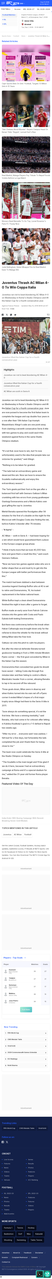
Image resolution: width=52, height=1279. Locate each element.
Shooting (8, 1240)
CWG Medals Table (15, 1039)
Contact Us (6, 1262)
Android (5, 858)
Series (30, 1159)
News (23, 36)
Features (31, 1172)
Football (5, 9)
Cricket (16, 845)
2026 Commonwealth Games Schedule (22, 1052)
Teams (6, 1176)
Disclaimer (39, 1253)
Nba (29, 1234)
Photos (31, 1168)
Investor (5, 1257)
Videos (6, 1172)
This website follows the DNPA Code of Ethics (19, 1267)
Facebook (11, 852)
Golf (20, 1234)
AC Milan (18, 834)
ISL (5, 19)
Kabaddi (39, 1234)
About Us (16, 1253)
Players (31, 1176)
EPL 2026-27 (28, 9)
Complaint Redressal (20, 1257)
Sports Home (6, 36)
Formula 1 (8, 1228)
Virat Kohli (11, 1046)
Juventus (7, 834)
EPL (5, 24)
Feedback (27, 1253)
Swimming (21, 1240)
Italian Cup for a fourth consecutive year (24, 408)
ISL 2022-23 (9, 1193)
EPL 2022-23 (33, 1193)
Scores (18, 9)
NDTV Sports (40, 849)
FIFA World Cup (13, 1033)
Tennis (20, 1228)
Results (31, 1164)
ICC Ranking (33, 1180)
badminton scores (16, 849)
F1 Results (29, 849)
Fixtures (7, 1164)
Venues (7, 1180)
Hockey (31, 1228)
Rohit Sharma (12, 1065)
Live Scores (8, 1159)
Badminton (9, 1234)
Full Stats (26, 1010)
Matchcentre (9, 1214)
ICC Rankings (12, 1059)
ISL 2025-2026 (43, 9)
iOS (12, 858)
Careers (34, 1257)
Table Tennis (36, 1240)
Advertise (5, 1253)
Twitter (31, 852)
